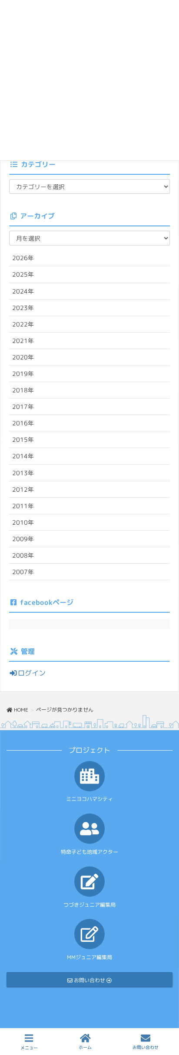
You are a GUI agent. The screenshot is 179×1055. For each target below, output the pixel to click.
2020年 (23, 357)
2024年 (23, 291)
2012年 (23, 489)
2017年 (23, 406)
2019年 (23, 373)
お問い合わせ (146, 1047)
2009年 (23, 539)
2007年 (23, 572)
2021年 (23, 340)
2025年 (23, 274)
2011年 (23, 506)
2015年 (23, 439)
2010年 (23, 522)
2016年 (23, 423)
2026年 (23, 258)
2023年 (23, 308)
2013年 (23, 472)
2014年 (23, 456)
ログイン (32, 673)
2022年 (23, 324)
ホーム (85, 1047)
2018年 (23, 390)
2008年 (23, 555)
